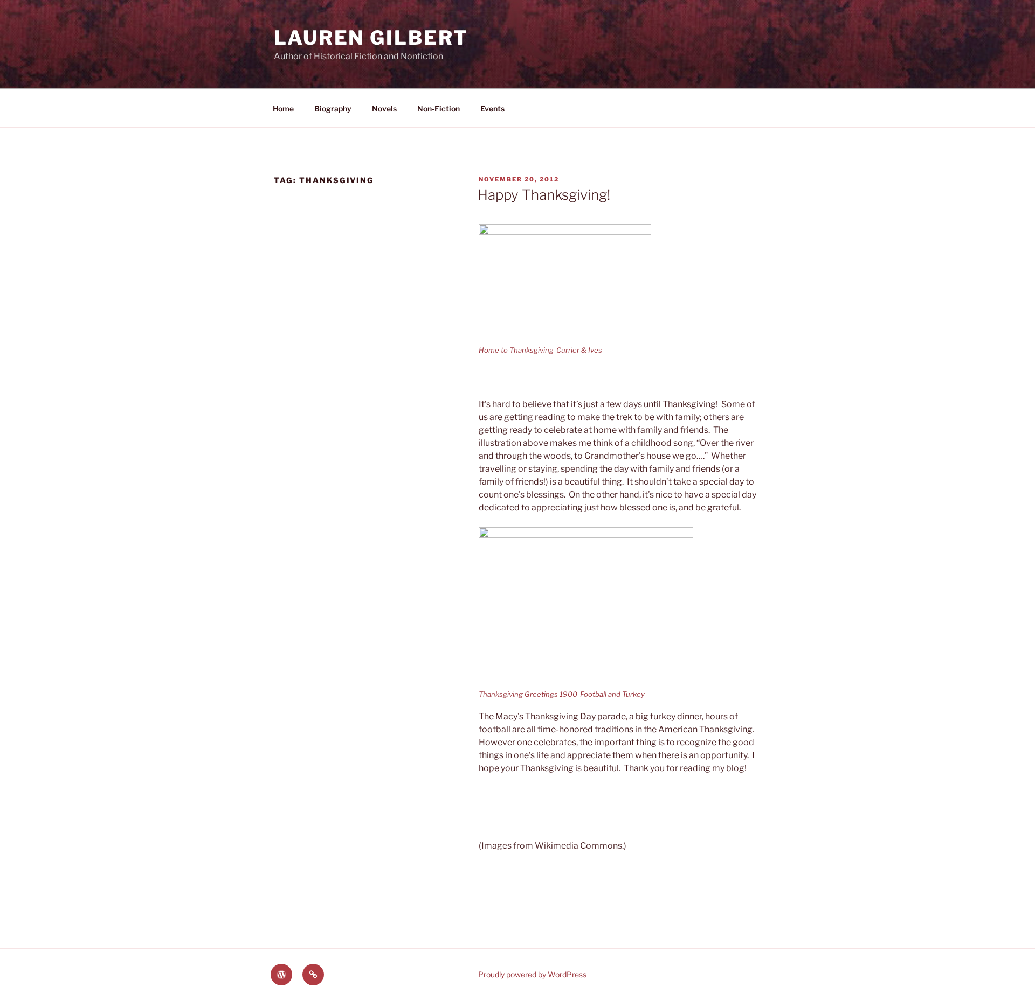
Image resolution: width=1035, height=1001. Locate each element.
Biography (332, 108)
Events (492, 108)
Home (283, 108)
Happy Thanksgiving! (544, 194)
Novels (384, 108)
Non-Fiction (438, 108)
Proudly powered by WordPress (532, 974)
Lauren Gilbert (371, 38)
